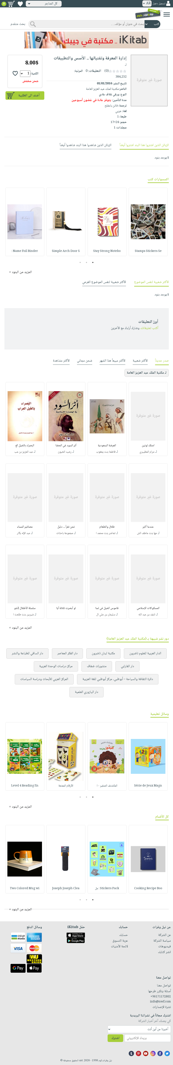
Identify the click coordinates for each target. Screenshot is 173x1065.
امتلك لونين (148, 445)
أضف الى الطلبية (28, 95)
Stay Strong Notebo (107, 251)
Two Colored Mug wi (24, 888)
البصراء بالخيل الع (24, 445)
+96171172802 (160, 996)
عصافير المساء (25, 527)
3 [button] (80, 262)
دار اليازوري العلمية (86, 692)
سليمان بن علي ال (105, 614)
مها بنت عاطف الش (147, 533)
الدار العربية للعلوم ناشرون (145, 653)
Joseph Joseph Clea (66, 888)
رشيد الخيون (65, 452)
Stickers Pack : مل (107, 888)
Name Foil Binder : (25, 251)
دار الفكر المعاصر (67, 653)
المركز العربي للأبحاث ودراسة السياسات (44, 679)
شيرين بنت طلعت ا (23, 614)
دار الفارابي (127, 666)
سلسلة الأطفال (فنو (25, 608)
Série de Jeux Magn (148, 785)
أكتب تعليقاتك (149, 328)
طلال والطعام (107, 527)
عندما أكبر (148, 527)
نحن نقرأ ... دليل (66, 527)
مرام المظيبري (146, 452)
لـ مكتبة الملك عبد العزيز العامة (146, 373)
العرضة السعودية (107, 445)
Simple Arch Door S (66, 251)
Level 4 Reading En (24, 785)
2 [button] (87, 262)
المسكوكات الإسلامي (148, 608)
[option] (148, 222)
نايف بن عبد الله (146, 614)
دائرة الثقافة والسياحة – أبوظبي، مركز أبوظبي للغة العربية (117, 679)
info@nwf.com (160, 1001)
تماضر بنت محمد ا (105, 533)
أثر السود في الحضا (65, 445)
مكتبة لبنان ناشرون (103, 653)
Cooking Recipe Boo (148, 888)
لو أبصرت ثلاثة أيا (66, 608)
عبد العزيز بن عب (23, 452)
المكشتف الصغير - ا (107, 785)
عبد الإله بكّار (23, 533)
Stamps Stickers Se (148, 251)
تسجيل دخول (159, 3)
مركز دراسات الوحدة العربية (56, 666)
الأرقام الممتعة (65, 785)
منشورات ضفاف (97, 666)
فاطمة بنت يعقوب (105, 452)
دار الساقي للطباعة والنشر (27, 653)
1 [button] (93, 262)
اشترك (115, 1038)
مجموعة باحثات (64, 533)
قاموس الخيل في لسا (107, 608)
